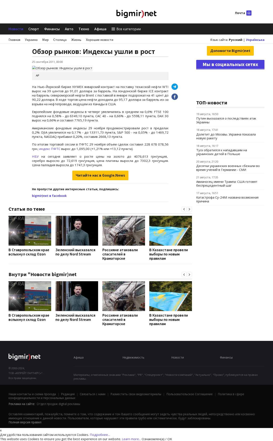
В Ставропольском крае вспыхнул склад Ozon (29, 252)
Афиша (100, 29)
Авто (69, 29)
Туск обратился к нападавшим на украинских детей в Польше (221, 152)
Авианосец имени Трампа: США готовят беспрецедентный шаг (226, 183)
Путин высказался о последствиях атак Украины (226, 120)
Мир (45, 39)
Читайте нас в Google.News (100, 175)
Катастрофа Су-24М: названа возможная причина (227, 199)
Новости (16, 29)
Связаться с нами (92, 394)
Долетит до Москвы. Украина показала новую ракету (226, 136)
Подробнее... (100, 434)
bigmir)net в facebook (49, 196)
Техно (83, 29)
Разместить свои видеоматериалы (135, 394)
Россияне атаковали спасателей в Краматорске (120, 254)
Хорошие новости (99, 39)
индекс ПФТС (49, 149)
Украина (31, 39)
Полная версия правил (25, 422)
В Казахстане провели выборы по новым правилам (168, 254)
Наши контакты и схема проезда (32, 394)
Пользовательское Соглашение (189, 394)
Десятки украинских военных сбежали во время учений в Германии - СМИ (228, 168)
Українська (255, 39)
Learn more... (131, 439)
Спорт (33, 29)
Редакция (68, 394)
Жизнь (76, 39)
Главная (14, 39)
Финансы (52, 29)
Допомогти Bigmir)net (230, 50)
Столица (60, 39)
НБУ (35, 156)
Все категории (128, 29)
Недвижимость (133, 357)
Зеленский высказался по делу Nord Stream (75, 252)
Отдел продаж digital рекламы (58, 404)
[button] (184, 209)
